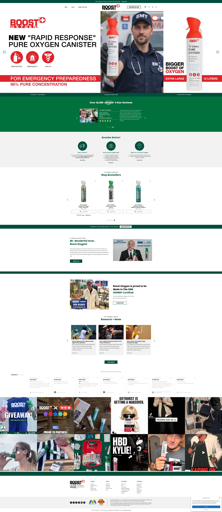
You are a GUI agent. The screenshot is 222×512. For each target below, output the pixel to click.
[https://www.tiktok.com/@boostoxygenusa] (84, 503)
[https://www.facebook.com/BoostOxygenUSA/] (71, 503)
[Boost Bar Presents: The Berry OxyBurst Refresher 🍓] (55, 452)
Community (139, 491)
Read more (74, 353)
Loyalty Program (124, 491)
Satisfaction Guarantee (125, 489)
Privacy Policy (206, 509)
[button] (219, 497)
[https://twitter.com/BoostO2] (74, 503)
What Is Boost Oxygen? (125, 488)
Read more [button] (38, 387)
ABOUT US (76, 261)
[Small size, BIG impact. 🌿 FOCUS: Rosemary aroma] (92, 415)
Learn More (82, 160)
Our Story (92, 484)
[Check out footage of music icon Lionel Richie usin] (203, 452)
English (145, 7)
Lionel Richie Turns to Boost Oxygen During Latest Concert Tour (109, 342)
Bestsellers (108, 485)
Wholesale (138, 485)
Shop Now (111, 162)
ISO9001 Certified (93, 489)
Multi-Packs (108, 487)
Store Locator (139, 484)
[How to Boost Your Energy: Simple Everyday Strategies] (83, 332)
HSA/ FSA (123, 492)
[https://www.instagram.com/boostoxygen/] (76, 503)
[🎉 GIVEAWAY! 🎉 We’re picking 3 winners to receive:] (18, 415)
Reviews (91, 487)
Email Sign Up (139, 489)
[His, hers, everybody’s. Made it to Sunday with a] (203, 415)
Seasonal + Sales (109, 488)
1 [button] (107, 127)
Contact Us (139, 492)
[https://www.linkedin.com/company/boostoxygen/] (79, 503)
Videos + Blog (92, 488)
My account (123, 484)
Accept (206, 506)
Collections (108, 484)
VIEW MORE (111, 362)
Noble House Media (127, 510)
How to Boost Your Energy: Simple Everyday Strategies (81, 342)
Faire (107, 489)
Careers (138, 488)
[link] (40, 392)
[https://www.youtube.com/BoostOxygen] (82, 503)
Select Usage (123, 487)
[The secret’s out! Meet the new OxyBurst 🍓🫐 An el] (129, 415)
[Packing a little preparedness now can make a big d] (92, 452)
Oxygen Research (93, 485)
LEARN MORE (120, 303)
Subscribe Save (134, 7)
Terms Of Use (110, 510)
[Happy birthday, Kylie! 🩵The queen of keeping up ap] (129, 452)
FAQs (122, 485)
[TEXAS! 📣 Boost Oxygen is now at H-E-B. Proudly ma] (55, 415)
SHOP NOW (124, 1)
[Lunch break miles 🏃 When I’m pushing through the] (18, 452)
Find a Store (139, 160)
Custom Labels (139, 487)
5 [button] (114, 127)
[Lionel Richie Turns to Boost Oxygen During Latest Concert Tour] (111, 332)
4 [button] (112, 127)
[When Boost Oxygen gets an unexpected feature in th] (166, 415)
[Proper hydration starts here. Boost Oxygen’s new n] (166, 452)
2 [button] (109, 127)
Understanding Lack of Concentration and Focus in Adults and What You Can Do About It (138, 343)
